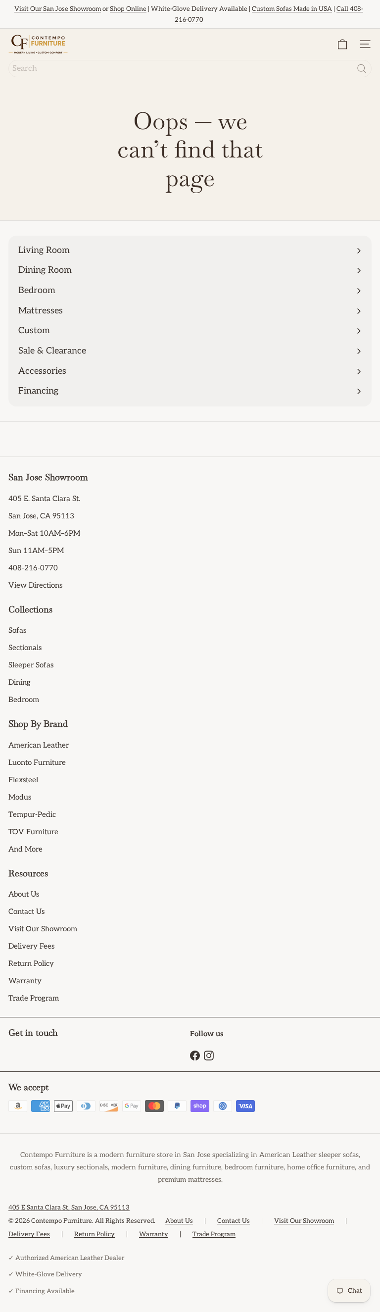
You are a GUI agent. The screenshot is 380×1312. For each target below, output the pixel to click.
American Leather (38, 745)
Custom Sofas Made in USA (292, 9)
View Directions (35, 585)
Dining (19, 682)
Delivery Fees (31, 946)
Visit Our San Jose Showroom (57, 9)
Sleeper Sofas (30, 664)
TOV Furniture (33, 831)
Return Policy (31, 963)
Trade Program (33, 998)
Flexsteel (23, 779)
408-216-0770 (33, 567)
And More (25, 849)
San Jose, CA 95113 (41, 515)
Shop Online (128, 9)
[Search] (362, 68)
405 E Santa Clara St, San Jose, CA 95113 (69, 1207)
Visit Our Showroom (42, 928)
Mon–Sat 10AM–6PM (44, 533)
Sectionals (25, 647)
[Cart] (342, 44)
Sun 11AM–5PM (36, 550)
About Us (23, 894)
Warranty (25, 980)
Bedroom (23, 699)
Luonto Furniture (37, 762)
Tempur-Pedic (32, 814)
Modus (19, 797)
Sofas (17, 630)
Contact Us (26, 911)
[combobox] (190, 68)
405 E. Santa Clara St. (44, 498)
